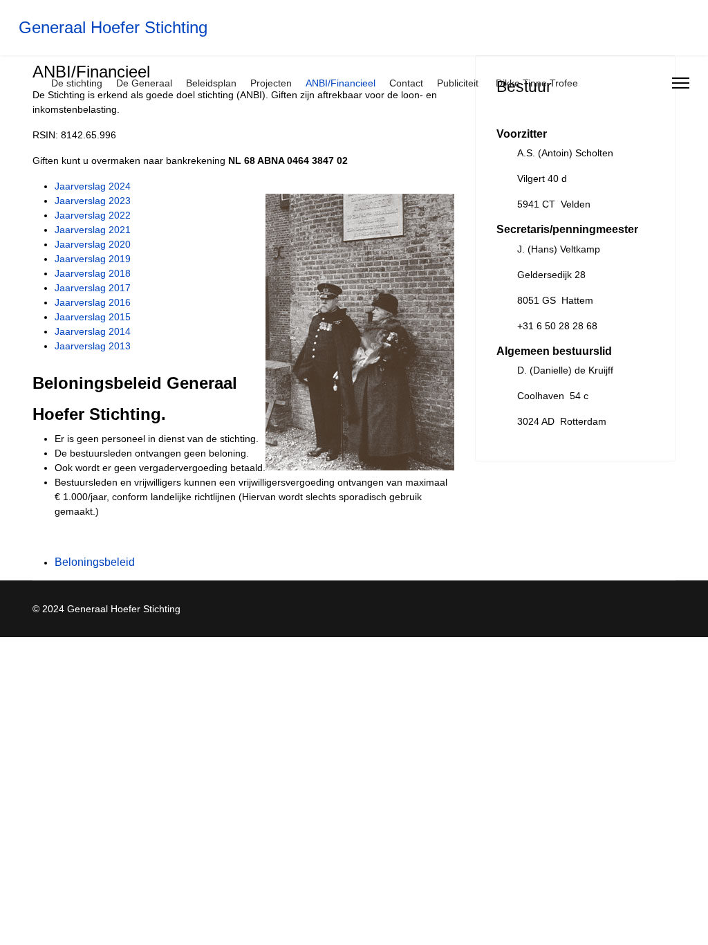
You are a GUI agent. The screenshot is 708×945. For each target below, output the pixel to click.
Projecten (271, 83)
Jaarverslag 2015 (93, 316)
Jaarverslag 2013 (93, 345)
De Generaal (144, 83)
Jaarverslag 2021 (93, 229)
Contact (406, 83)
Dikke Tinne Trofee (537, 83)
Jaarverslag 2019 (93, 258)
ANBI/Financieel (340, 83)
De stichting (76, 83)
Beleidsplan (211, 83)
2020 (120, 244)
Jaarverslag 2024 (93, 186)
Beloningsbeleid (95, 562)
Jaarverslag (80, 244)
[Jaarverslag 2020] (107, 244)
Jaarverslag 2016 (93, 302)
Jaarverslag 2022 (93, 215)
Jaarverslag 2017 (93, 287)
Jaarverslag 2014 (93, 331)
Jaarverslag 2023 (93, 200)
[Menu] (680, 83)
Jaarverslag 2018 (93, 273)
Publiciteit (457, 83)
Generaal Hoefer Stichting (113, 27)
